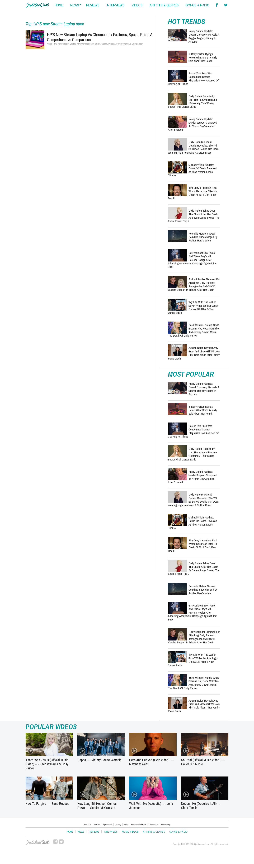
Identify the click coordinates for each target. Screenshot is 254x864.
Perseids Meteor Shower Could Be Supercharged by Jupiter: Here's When (203, 236)
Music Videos (130, 831)
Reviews (94, 831)
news (74, 5)
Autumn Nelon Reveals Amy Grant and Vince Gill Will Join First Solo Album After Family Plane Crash (194, 353)
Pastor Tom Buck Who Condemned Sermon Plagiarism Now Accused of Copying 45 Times (193, 78)
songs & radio (197, 5)
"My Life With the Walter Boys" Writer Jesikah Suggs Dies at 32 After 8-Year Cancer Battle (193, 307)
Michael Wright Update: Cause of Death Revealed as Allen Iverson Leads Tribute (192, 170)
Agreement (107, 824)
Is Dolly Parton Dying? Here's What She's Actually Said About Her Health (203, 57)
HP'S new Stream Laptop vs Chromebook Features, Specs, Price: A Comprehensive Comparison (99, 37)
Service (97, 824)
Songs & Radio (178, 831)
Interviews (111, 831)
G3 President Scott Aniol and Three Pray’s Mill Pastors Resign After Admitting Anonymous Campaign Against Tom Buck (192, 260)
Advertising (165, 824)
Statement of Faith (138, 824)
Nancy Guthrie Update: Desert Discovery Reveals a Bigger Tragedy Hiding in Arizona (204, 36)
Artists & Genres (154, 831)
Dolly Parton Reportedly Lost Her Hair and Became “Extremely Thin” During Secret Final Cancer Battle (192, 101)
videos (137, 5)
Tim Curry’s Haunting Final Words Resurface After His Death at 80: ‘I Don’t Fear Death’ (192, 193)
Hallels (37, 5)
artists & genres (164, 5)
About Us (87, 824)
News (81, 831)
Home (70, 831)
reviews (93, 5)
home (59, 5)
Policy (126, 824)
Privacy (118, 824)
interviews (115, 5)
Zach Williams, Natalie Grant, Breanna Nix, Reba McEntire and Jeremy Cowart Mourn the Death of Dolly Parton (193, 330)
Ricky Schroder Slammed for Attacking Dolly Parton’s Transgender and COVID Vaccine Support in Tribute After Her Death (194, 284)
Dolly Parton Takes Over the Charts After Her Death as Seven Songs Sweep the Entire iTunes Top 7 (193, 215)
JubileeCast (37, 842)
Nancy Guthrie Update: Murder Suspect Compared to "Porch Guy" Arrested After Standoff (192, 124)
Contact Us (153, 824)
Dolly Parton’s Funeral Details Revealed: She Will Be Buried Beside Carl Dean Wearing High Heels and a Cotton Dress (193, 147)
